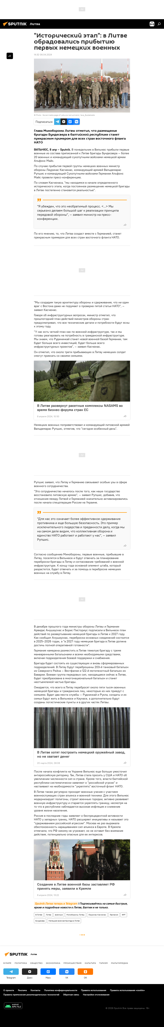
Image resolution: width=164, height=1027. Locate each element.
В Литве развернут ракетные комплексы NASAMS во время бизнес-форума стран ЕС (80, 407)
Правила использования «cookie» (127, 990)
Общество (36, 963)
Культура (90, 963)
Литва (48, 914)
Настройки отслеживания (96, 994)
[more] (125, 225)
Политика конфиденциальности (60, 990)
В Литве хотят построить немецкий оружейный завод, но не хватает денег (81, 754)
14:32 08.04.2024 (43, 54)
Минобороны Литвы (75, 914)
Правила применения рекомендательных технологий (31, 994)
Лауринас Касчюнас (97, 914)
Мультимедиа (119, 963)
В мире (7, 963)
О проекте (8, 990)
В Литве (38, 914)
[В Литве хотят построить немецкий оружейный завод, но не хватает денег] (82, 727)
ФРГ (124, 914)
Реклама (22, 990)
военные (59, 914)
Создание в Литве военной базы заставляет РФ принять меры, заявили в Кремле (76, 886)
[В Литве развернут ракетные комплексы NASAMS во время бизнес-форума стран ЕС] (82, 381)
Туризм (103, 963)
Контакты (35, 990)
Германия (114, 914)
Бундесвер (40, 921)
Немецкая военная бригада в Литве (64, 921)
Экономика (53, 963)
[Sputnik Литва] (16, 26)
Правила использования (93, 990)
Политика (21, 963)
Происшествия (72, 963)
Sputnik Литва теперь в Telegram (56, 903)
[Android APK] (13, 1006)
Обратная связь (71, 994)
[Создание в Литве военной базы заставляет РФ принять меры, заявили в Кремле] (82, 859)
